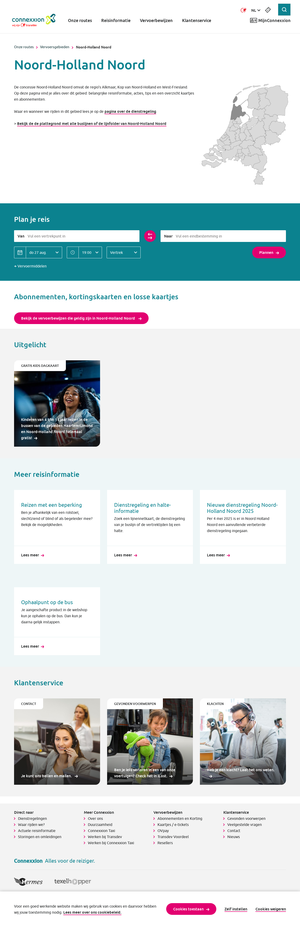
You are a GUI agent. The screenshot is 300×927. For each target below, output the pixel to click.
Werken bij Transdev (105, 837)
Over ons (95, 818)
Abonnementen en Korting (180, 818)
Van (21, 236)
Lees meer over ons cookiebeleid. (92, 912)
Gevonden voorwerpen (246, 818)
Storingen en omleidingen (39, 837)
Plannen (266, 252)
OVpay (163, 830)
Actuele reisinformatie (37, 830)
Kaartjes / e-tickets (173, 824)
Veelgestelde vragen (244, 824)
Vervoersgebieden (54, 47)
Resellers (165, 843)
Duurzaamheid (100, 824)
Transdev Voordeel (173, 837)
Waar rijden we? (31, 824)
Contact (233, 830)
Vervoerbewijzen (156, 20)
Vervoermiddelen (32, 266)
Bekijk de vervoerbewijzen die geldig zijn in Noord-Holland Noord (78, 318)
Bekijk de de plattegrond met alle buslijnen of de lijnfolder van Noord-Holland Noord (91, 123)
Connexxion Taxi (101, 830)
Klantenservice (196, 20)
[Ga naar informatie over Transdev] (244, 10)
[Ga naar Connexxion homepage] (39, 20)
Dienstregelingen (32, 818)
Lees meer (30, 555)
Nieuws (233, 837)
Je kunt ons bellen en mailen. (47, 776)
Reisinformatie (116, 20)
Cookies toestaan (188, 909)
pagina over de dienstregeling (130, 111)
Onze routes (80, 20)
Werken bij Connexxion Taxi (111, 843)
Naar (168, 236)
